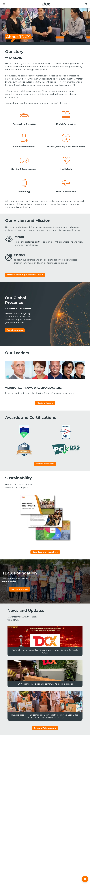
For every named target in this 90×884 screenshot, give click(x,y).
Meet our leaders (45, 403)
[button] (85, 879)
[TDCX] (45, 4)
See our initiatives (19, 589)
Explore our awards (45, 464)
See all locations (15, 330)
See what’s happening (45, 728)
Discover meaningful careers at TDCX (25, 275)
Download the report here (45, 552)
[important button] (4, 4)
